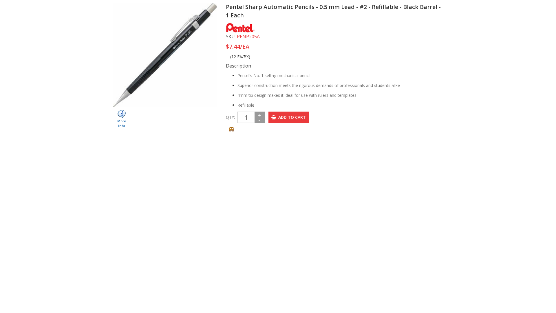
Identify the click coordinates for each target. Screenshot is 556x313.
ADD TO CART (291, 117)
